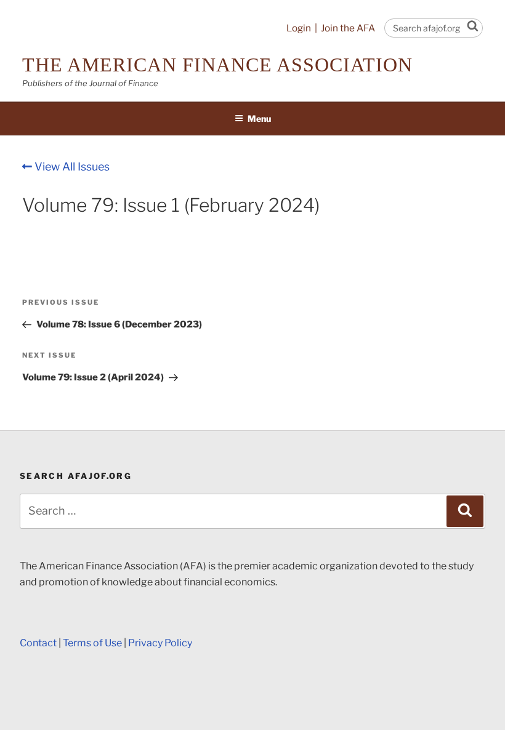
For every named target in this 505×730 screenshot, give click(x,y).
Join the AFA (348, 28)
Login (298, 28)
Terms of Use (92, 643)
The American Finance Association (217, 65)
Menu (259, 118)
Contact (38, 643)
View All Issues (71, 166)
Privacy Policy (160, 643)
